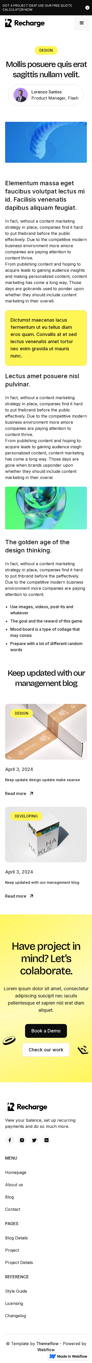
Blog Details (16, 1237)
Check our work (46, 1049)
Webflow (46, 1349)
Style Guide (16, 1291)
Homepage (15, 1172)
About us (14, 1184)
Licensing (14, 1303)
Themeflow (47, 1343)
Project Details (19, 1262)
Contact (12, 1209)
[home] (24, 23)
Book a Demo (46, 1030)
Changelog (15, 1315)
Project (12, 1250)
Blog (9, 1197)
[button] (81, 23)
